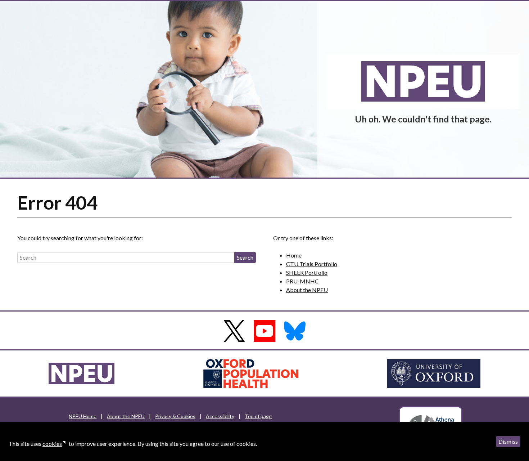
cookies (52, 443)
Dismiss (508, 441)
